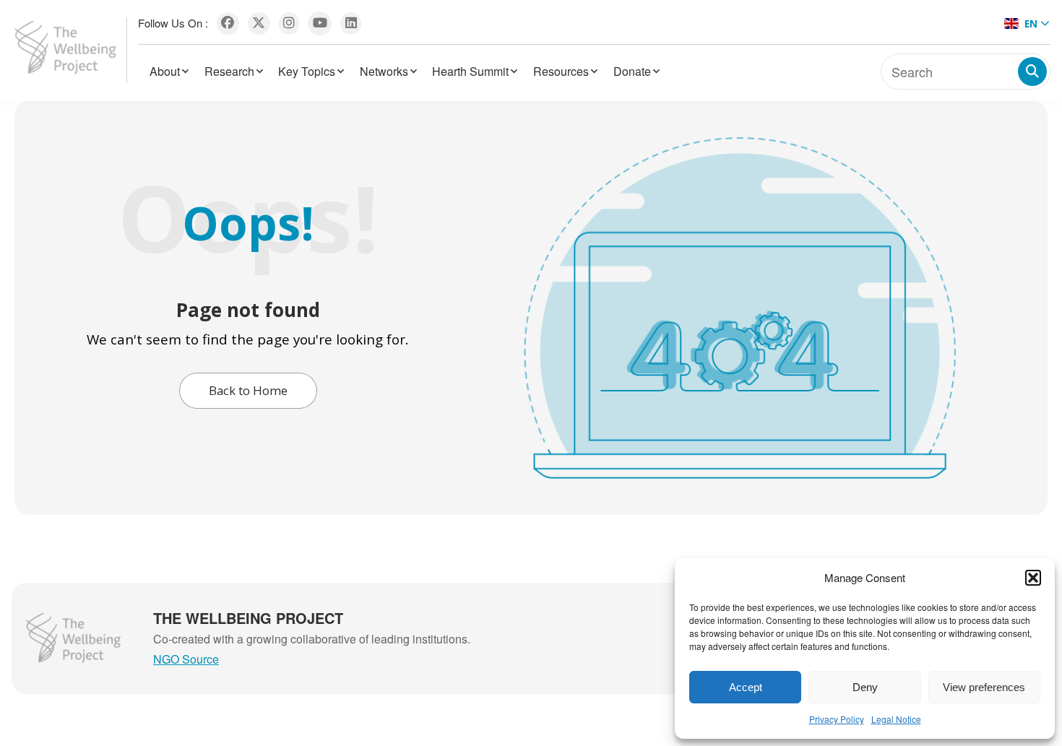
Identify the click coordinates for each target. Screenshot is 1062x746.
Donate (632, 71)
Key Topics (306, 71)
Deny (865, 687)
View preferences (984, 687)
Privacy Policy (836, 719)
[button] (1033, 578)
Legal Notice (896, 719)
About (165, 71)
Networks (384, 71)
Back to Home (248, 390)
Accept (745, 687)
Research (229, 71)
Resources (561, 71)
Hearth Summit (470, 71)
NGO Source (186, 659)
